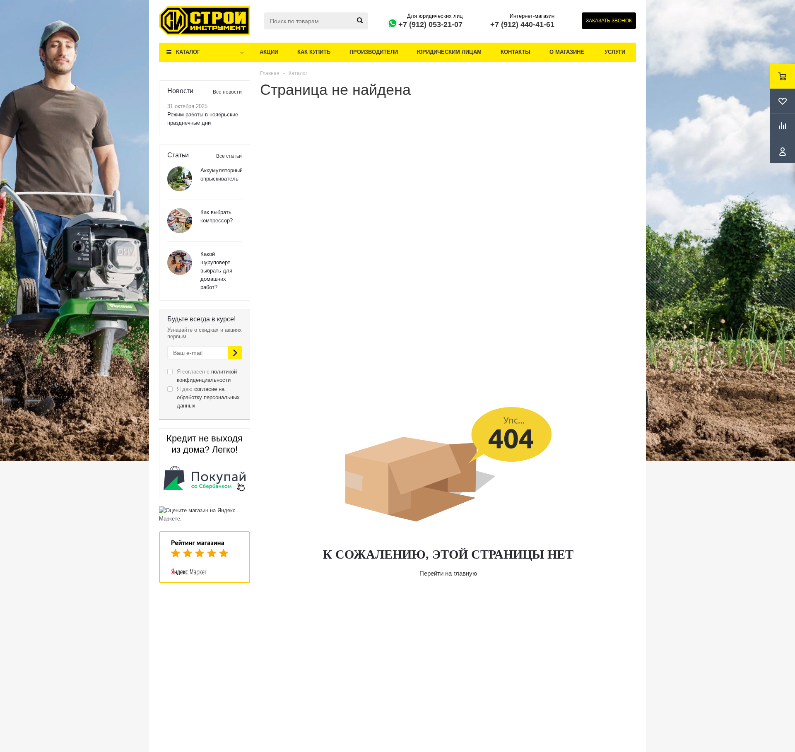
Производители (373, 52)
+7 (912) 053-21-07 (430, 24)
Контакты (515, 52)
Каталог (188, 52)
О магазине (566, 52)
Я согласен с (207, 376)
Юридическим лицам (449, 52)
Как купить (313, 52)
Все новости (227, 92)
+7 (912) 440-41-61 (522, 24)
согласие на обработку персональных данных (208, 397)
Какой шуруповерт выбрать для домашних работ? (216, 270)
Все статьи (229, 156)
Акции (269, 52)
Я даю (208, 397)
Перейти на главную (448, 573)
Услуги (615, 52)
